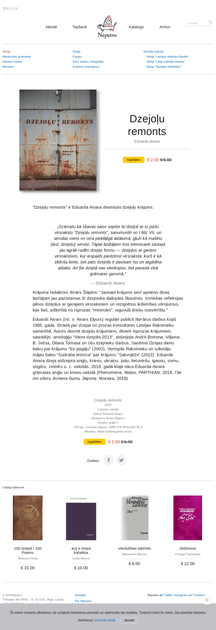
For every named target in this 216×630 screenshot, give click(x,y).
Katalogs (136, 27)
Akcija (6, 51)
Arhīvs (164, 27)
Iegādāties (134, 159)
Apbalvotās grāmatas (17, 56)
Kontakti (80, 595)
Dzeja (76, 51)
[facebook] (108, 464)
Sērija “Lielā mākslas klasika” (166, 61)
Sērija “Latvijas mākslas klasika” (168, 56)
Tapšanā (79, 27)
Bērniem (8, 66)
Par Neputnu (108, 21)
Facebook (199, 595)
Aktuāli (51, 27)
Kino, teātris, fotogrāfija (88, 61)
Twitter (168, 595)
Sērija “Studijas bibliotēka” (164, 66)
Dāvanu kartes (12, 61)
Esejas (77, 56)
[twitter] (121, 464)
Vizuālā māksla (153, 51)
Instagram (181, 595)
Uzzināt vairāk (105, 620)
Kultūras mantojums (86, 66)
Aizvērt (129, 620)
